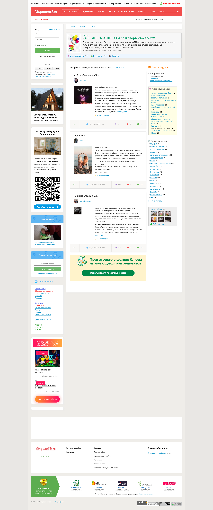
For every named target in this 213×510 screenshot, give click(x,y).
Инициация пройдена (157, 453)
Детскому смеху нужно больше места (47, 133)
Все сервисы (150, 3)
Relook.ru (169, 488)
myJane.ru (122, 488)
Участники (97, 56)
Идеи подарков (157, 105)
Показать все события (47, 399)
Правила (115, 56)
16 (141, 185)
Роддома (38, 325)
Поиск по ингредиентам (47, 273)
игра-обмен (155, 166)
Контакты (70, 452)
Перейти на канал (45, 207)
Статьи (111, 11)
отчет (152, 160)
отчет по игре (156, 194)
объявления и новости (160, 119)
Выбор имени (114, 3)
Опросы (38, 312)
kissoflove (83, 80)
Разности (155, 126)
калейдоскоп (155, 189)
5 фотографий (102, 239)
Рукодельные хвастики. (161, 128)
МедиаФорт (43, 488)
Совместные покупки (171, 4)
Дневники (88, 11)
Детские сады (40, 327)
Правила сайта (99, 452)
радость (153, 192)
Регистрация (54, 29)
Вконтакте (45, 60)
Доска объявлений (43, 320)
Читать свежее (70, 11)
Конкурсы (35, 3)
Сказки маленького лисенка (44, 371)
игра (152, 180)
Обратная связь (100, 464)
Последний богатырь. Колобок (45, 386)
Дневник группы (77, 56)
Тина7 (82, 141)
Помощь (38, 298)
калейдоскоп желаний (159, 155)
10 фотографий (103, 176)
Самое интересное (43, 308)
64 (141, 248)
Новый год (154, 172)
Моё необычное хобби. (87, 75)
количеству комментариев (161, 80)
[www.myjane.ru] (122, 486)
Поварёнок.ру (76, 488)
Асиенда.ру (145, 488)
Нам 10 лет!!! (156, 116)
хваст (152, 197)
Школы (38, 329)
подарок (153, 152)
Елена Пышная (85, 201)
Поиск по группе (160, 67)
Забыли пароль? (40, 45)
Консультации (126, 11)
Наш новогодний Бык (86, 195)
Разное (92, 26)
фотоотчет (154, 169)
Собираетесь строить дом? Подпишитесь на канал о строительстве (46, 117)
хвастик (153, 177)
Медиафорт (59, 502)
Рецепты (141, 11)
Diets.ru (99, 488)
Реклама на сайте (73, 448)
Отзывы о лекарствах (133, 3)
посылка (153, 183)
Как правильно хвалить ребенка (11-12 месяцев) (44, 243)
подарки (153, 143)
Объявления (47, 3)
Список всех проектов (146, 494)
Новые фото (40, 305)
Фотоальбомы (156, 209)
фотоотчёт (154, 175)
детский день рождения (160, 163)
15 (141, 124)
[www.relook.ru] (169, 486)
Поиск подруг (61, 3)
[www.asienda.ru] (145, 486)
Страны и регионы (43, 315)
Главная (73, 26)
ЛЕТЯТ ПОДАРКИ (157, 149)
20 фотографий (103, 115)
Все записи (119, 67)
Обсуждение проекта (44, 291)
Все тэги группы (155, 201)
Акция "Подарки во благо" (162, 93)
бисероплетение (158, 95)
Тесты (37, 310)
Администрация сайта (102, 456)
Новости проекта (42, 293)
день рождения (156, 158)
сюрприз (154, 186)
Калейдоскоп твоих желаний (163, 107)
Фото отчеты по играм (160, 130)
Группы (101, 11)
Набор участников (159, 114)
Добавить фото (159, 224)
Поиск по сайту (46, 281)
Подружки (79, 135)
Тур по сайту (40, 288)
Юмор (153, 133)
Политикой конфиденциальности (45, 75)
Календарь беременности (94, 3)
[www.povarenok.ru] (76, 486)
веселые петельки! (159, 98)
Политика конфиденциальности (106, 468)
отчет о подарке (157, 146)
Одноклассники (49, 60)
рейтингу (154, 78)
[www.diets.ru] (98, 486)
